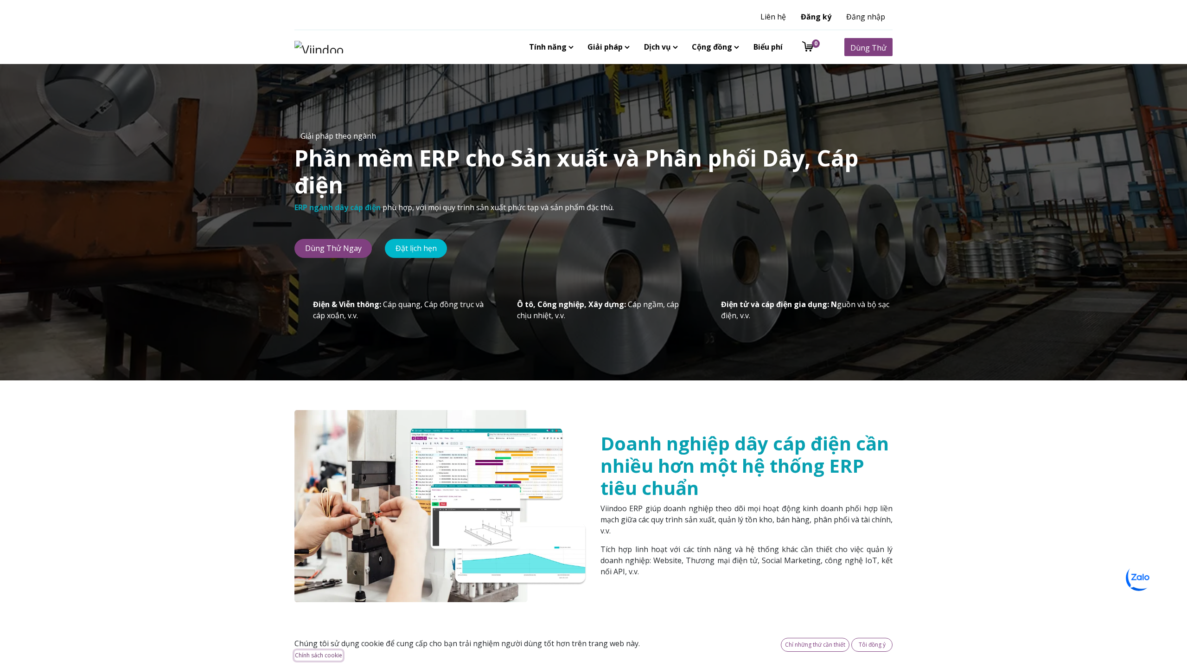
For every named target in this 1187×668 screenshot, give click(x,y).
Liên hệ (773, 17)
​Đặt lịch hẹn (416, 248)
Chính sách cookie (318, 655)
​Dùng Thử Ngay (333, 248)
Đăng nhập (865, 17)
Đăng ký (816, 17)
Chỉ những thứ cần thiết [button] (815, 645)
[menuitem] (549, 47)
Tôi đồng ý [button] (872, 645)
